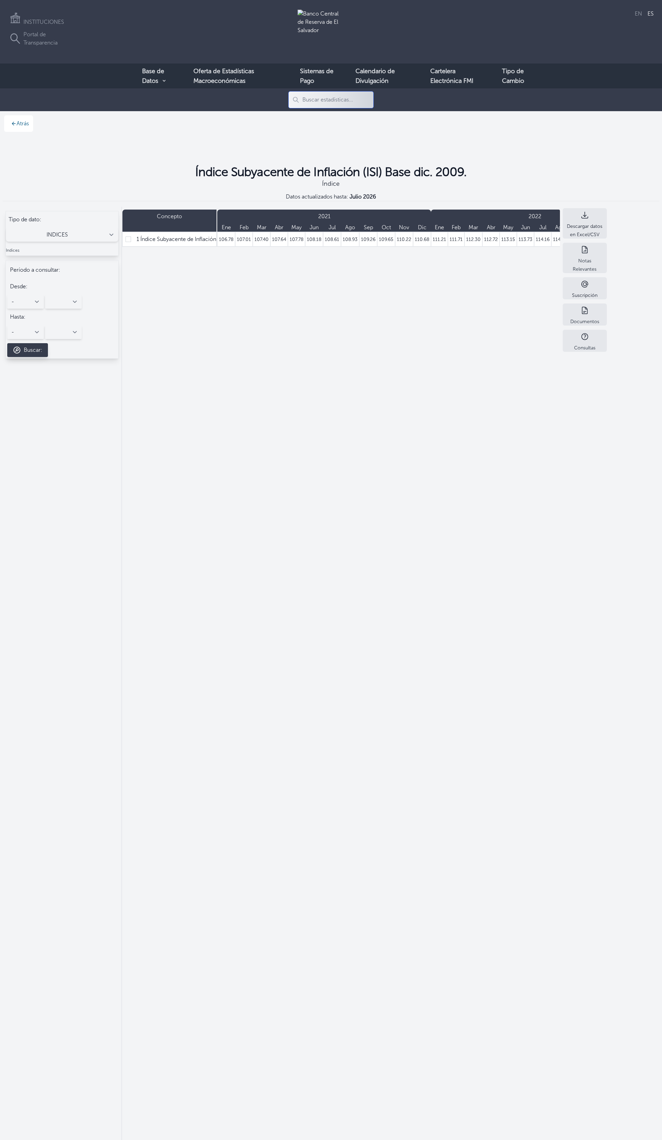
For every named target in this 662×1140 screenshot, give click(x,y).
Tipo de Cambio (513, 76)
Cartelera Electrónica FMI (451, 76)
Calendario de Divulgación (375, 76)
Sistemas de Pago (316, 76)
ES (651, 13)
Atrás (23, 123)
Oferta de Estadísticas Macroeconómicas (223, 76)
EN (638, 13)
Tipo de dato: (25, 219)
